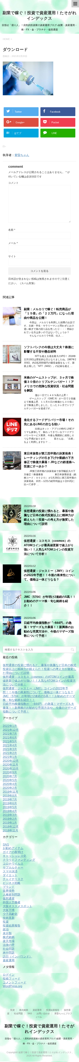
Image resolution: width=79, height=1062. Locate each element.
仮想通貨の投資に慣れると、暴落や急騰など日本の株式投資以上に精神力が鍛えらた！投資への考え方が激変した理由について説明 (39, 669)
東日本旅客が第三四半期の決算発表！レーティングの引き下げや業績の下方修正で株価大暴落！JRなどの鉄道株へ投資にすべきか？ (49, 460)
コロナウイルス (13, 863)
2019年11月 (10, 791)
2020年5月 (10, 780)
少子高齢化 (10, 913)
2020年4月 (10, 784)
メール (13, 243)
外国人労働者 (11, 902)
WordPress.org (12, 986)
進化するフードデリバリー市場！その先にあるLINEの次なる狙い (49, 422)
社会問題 (9, 948)
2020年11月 (10, 764)
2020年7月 (10, 776)
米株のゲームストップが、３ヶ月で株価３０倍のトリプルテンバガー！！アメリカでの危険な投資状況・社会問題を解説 (49, 384)
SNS (6, 844)
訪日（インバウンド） (17, 956)
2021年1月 (10, 756)
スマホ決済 (10, 871)
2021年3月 (10, 749)
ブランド (9, 886)
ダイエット (10, 875)
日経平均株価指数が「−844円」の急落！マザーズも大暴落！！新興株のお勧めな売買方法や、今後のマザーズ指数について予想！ (49, 629)
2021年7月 (10, 733)
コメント (13, 182)
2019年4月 (10, 811)
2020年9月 (10, 772)
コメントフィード (14, 982)
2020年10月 (11, 768)
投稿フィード (11, 978)
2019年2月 (10, 818)
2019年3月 (10, 815)
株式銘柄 (9, 937)
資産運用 (9, 960)
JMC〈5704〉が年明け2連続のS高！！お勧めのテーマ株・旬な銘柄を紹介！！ (50, 601)
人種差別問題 (11, 894)
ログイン (9, 974)
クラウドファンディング (19, 859)
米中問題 (9, 952)
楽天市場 (9, 941)
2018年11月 (10, 830)
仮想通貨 (9, 898)
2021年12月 (11, 729)
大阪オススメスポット (17, 906)
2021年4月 (10, 745)
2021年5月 (10, 741)
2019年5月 (10, 807)
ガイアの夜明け (13, 852)
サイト (12, 256)
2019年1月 (10, 822)
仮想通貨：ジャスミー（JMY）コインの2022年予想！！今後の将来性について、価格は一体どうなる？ (49, 575)
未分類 (7, 933)
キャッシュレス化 (14, 855)
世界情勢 (9, 890)
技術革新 (9, 917)
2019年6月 (10, 803)
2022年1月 (10, 726)
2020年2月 (10, 787)
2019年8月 (10, 795)
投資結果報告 (11, 925)
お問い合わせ (43, 1013)
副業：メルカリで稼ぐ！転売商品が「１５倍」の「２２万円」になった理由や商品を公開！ (49, 313)
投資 (6, 921)
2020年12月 (11, 760)
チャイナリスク (13, 879)
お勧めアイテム (13, 848)
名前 (11, 229)
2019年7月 (10, 799)
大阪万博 (9, 910)
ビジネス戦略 (11, 883)
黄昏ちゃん (22, 155)
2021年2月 (10, 753)
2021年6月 (10, 737)
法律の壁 (9, 944)
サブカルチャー (13, 867)
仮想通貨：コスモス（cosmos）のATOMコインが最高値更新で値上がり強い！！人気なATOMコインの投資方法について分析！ (48, 547)
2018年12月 (11, 826)
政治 (6, 929)
